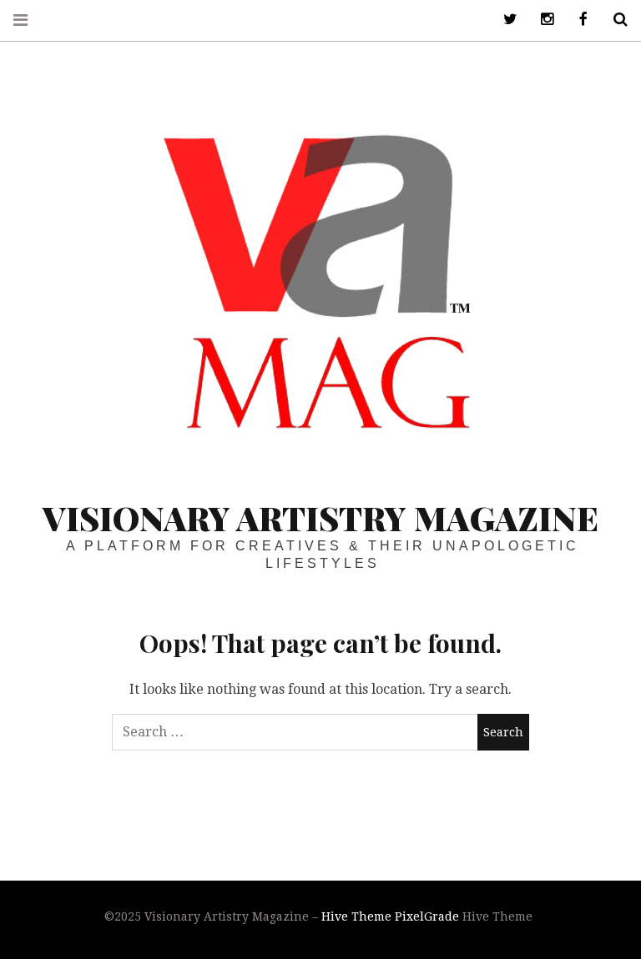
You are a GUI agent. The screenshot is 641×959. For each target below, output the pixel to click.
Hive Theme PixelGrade (390, 916)
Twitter (504, 19)
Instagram (541, 19)
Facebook (577, 19)
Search (614, 19)
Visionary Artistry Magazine (320, 517)
